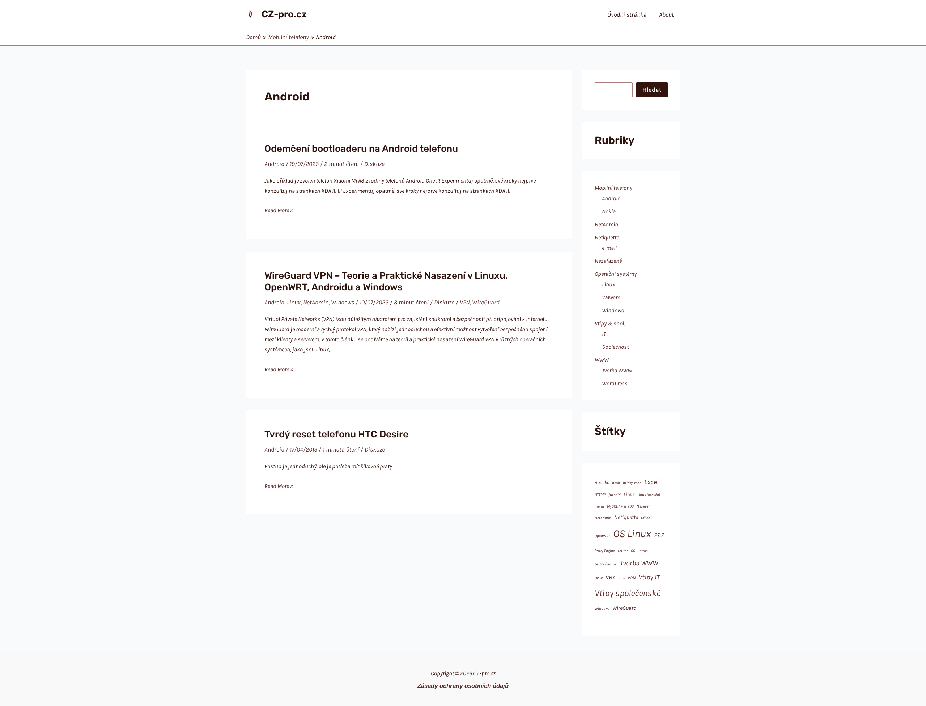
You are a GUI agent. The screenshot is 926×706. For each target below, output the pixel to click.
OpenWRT (602, 536)
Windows (342, 302)
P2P (659, 535)
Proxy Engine (605, 550)
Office (645, 517)
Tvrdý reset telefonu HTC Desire (336, 434)
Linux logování (648, 494)
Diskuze (374, 163)
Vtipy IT (649, 577)
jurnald (615, 494)
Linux (294, 302)
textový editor (606, 564)
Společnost (615, 346)
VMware (611, 297)
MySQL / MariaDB (620, 506)
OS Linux (632, 533)
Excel (651, 482)
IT (604, 333)
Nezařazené (608, 260)
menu (599, 506)
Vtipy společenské (627, 593)
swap (644, 550)
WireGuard (486, 302)
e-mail (609, 247)
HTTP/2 (600, 494)
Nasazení (644, 506)
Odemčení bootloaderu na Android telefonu (361, 148)
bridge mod (632, 482)
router (623, 550)
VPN (465, 302)
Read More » (278, 210)
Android (274, 163)
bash (616, 482)
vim (622, 578)
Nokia (609, 211)
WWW (602, 359)
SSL (634, 550)
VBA (611, 577)
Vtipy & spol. (610, 323)
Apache (602, 482)
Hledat (652, 89)
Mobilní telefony (613, 187)
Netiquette (607, 237)
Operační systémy (616, 273)
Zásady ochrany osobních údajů (463, 685)
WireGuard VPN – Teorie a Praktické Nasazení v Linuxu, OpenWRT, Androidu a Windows (386, 281)
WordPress (615, 383)
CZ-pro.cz (284, 14)
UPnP (599, 578)
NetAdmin (315, 302)
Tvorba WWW (617, 370)
